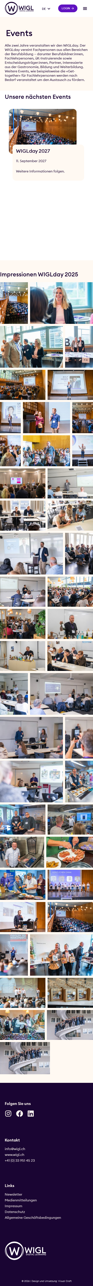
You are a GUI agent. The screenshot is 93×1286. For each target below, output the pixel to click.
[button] (85, 8)
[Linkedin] (30, 1113)
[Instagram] (8, 1113)
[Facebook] (19, 1113)
